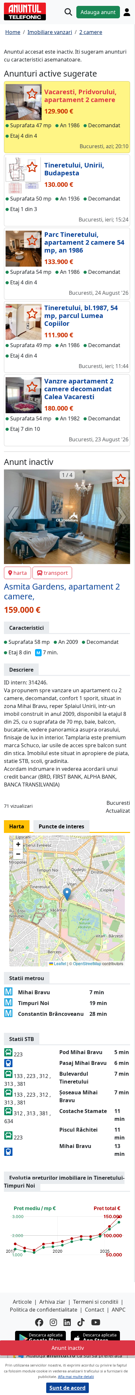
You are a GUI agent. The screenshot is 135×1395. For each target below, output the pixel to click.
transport (56, 572)
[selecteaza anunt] (32, 93)
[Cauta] (68, 12)
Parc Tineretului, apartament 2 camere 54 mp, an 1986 (84, 242)
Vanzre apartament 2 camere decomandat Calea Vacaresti (78, 389)
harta (20, 572)
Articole (22, 1301)
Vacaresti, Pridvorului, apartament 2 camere (80, 95)
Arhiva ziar (52, 1301)
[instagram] (53, 1322)
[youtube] (95, 1322)
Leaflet (59, 963)
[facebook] (39, 1322)
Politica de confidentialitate (43, 1309)
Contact (94, 1309)
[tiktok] (81, 1322)
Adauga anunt (98, 12)
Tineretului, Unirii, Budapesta (74, 169)
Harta (16, 826)
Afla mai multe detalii (76, 1376)
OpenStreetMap (87, 963)
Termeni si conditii (95, 1301)
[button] (67, 894)
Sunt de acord (67, 1387)
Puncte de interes (61, 826)
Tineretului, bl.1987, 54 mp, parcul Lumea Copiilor (81, 315)
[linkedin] (67, 1322)
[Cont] (127, 12)
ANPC (118, 1309)
